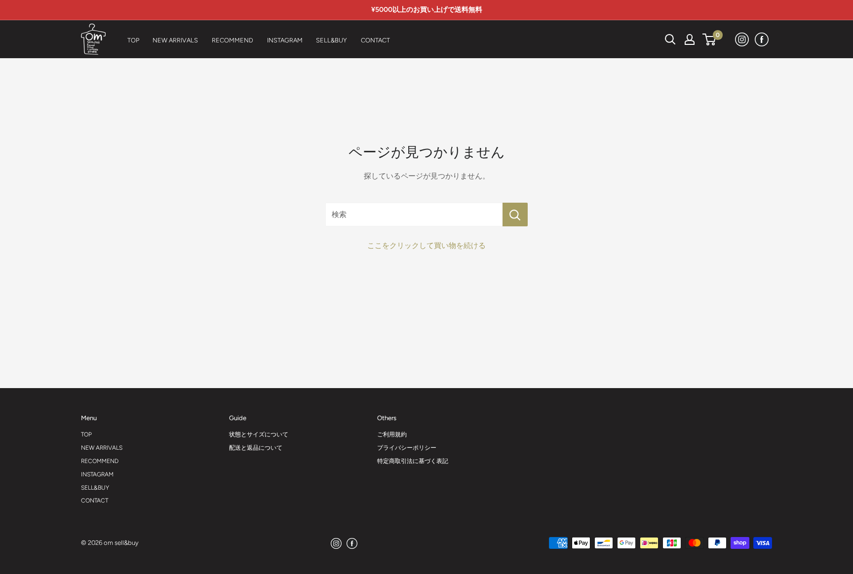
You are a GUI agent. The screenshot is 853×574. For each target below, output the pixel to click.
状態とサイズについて (258, 434)
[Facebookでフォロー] (762, 39)
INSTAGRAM (97, 474)
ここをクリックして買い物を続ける (426, 245)
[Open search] (670, 39)
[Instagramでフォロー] (742, 39)
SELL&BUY (95, 487)
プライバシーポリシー (406, 447)
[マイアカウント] (690, 39)
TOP (86, 434)
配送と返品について (255, 447)
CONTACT (94, 500)
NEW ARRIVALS (101, 447)
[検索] (645, 39)
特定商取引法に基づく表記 (412, 461)
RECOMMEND (99, 461)
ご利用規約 (392, 434)
